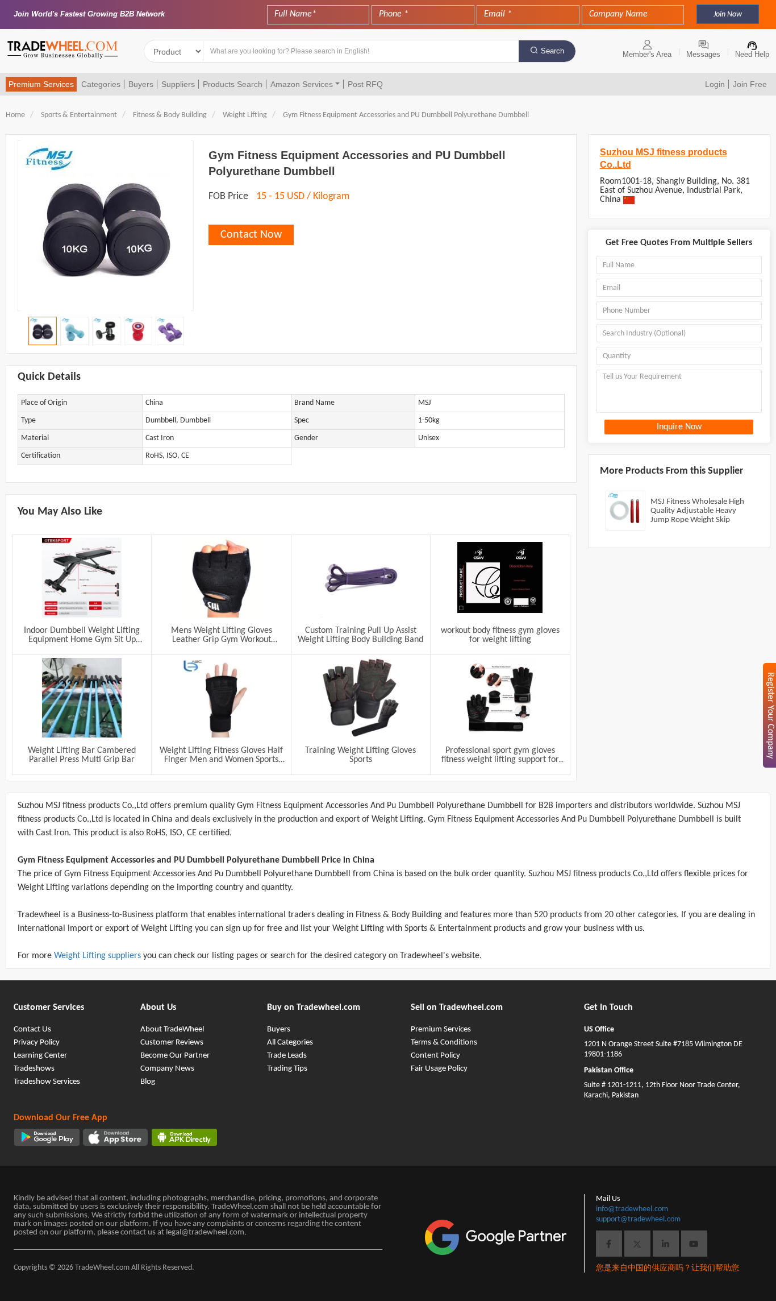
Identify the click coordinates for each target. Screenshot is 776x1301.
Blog (147, 1082)
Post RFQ (365, 84)
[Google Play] (47, 1137)
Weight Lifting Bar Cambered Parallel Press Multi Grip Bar (82, 755)
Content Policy (435, 1055)
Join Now (728, 14)
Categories (100, 84)
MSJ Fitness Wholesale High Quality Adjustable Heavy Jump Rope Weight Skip (697, 511)
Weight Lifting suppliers (98, 955)
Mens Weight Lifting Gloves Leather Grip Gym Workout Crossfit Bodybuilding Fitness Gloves (221, 635)
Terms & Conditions (444, 1042)
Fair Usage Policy (439, 1068)
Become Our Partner (175, 1055)
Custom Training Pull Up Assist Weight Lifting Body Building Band (360, 635)
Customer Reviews (171, 1042)
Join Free (750, 84)
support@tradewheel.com (638, 1219)
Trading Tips (287, 1068)
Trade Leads (287, 1055)
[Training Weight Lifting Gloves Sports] (360, 697)
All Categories (290, 1042)
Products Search (232, 84)
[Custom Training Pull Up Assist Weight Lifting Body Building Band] (360, 577)
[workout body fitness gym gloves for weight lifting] (500, 577)
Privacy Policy (37, 1042)
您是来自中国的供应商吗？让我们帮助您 (667, 1269)
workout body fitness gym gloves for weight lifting (500, 635)
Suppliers (178, 84)
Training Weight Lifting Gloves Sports (360, 755)
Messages (703, 54)
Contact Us (32, 1029)
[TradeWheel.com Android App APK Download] (184, 1137)
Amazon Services (301, 84)
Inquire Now (679, 427)
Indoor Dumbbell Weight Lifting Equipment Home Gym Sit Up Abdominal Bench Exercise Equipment (82, 635)
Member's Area (647, 54)
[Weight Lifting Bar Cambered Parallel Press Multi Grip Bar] (82, 697)
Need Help (752, 54)
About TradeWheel (172, 1029)
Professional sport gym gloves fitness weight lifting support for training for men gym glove (500, 755)
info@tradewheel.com (632, 1209)
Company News (167, 1068)
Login (715, 84)
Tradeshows (34, 1068)
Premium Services (41, 84)
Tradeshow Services (47, 1082)
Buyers (140, 84)
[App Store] (115, 1137)
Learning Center (40, 1055)
